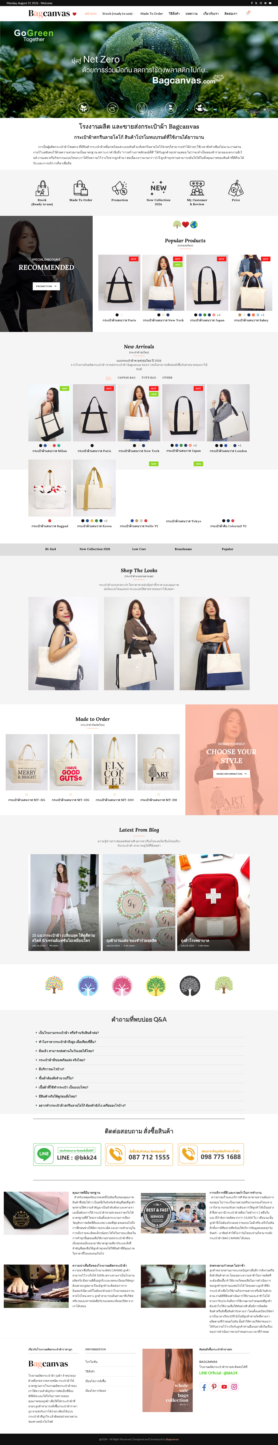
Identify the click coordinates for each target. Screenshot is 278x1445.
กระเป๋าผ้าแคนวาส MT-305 (70, 800)
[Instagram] (261, 3)
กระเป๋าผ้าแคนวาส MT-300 (115, 800)
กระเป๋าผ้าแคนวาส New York (163, 320)
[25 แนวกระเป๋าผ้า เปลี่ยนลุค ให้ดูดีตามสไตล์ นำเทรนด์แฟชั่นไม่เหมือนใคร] (64, 902)
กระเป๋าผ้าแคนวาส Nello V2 (139, 526)
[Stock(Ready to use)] (42, 192)
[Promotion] (119, 190)
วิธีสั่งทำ (174, 14)
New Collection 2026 (95, 549)
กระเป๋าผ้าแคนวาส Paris (119, 320)
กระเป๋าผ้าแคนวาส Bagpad (50, 526)
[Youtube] (270, 3)
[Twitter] (256, 3)
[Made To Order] (81, 190)
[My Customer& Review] (197, 192)
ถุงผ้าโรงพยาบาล (195, 940)
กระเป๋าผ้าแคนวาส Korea (94, 526)
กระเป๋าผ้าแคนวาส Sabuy (251, 320)
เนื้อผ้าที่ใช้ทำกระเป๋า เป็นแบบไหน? (63, 1087)
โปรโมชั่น (91, 1361)
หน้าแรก (91, 14)
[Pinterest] (265, 3)
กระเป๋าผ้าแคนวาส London (228, 451)
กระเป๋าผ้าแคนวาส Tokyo (183, 521)
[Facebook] (251, 3)
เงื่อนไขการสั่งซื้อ (95, 1381)
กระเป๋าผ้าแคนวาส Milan (50, 451)
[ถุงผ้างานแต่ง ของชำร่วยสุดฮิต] (139, 902)
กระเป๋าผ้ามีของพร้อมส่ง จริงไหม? (62, 1060)
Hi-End (50, 549)
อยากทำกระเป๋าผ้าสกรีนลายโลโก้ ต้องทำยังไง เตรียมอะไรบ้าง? (82, 1105)
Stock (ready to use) (117, 14)
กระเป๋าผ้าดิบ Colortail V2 (228, 526)
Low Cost (139, 549)
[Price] (236, 190)
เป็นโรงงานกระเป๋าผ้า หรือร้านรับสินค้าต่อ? (69, 1033)
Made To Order (152, 14)
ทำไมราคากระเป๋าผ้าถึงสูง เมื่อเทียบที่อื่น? (67, 1042)
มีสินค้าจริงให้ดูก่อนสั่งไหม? (58, 1096)
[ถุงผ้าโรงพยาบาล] (213, 902)
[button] (139, 1032)
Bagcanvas (172, 1439)
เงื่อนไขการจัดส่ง (95, 1390)
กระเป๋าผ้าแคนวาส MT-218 (158, 800)
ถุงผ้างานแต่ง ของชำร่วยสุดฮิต (131, 940)
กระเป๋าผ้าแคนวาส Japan (207, 320)
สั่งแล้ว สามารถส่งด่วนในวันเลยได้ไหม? (66, 1051)
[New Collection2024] (158, 192)
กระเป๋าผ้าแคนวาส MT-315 (26, 800)
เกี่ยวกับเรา (211, 14)
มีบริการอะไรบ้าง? (51, 1069)
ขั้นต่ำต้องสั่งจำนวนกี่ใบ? (56, 1078)
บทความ (192, 14)
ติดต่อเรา (230, 14)
